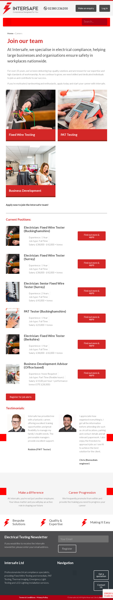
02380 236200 (58, 8)
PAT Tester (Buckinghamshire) (45, 311)
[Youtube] (70, 21)
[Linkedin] (76, 21)
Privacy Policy (42, 597)
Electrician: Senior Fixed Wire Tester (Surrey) (44, 285)
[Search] (103, 21)
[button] (8, 22)
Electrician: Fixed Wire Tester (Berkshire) (44, 337)
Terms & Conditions (27, 597)
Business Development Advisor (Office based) (46, 365)
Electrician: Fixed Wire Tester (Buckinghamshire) (44, 229)
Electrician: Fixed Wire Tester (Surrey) (44, 257)
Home (10, 33)
